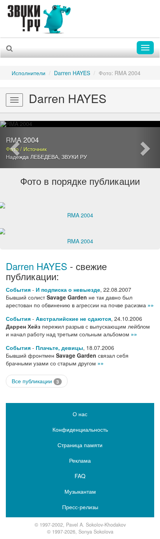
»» (151, 305)
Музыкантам (80, 491)
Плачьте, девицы (59, 347)
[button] (12, 144)
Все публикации (35, 381)
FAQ (80, 476)
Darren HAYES (72, 73)
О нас (80, 414)
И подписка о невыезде (68, 289)
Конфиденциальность (80, 429)
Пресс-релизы (80, 507)
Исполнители (28, 73)
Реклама (80, 460)
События (18, 289)
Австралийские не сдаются (73, 318)
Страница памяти (80, 445)
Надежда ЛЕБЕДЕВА (32, 156)
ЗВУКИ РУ (74, 156)
